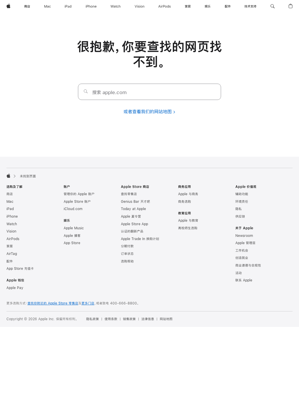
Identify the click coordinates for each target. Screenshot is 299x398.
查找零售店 (129, 194)
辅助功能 (241, 194)
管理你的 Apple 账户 (79, 194)
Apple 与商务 (188, 194)
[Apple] (8, 175)
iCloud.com (73, 209)
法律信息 (147, 319)
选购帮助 (127, 261)
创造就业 (241, 258)
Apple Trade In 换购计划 (140, 239)
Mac (9, 201)
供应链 (240, 216)
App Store (72, 243)
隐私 (238, 209)
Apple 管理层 (245, 243)
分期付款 (127, 246)
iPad (10, 209)
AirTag (11, 254)
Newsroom (244, 235)
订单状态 (127, 254)
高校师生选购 (187, 228)
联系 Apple (243, 280)
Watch (11, 224)
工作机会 (241, 250)
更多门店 (87, 303)
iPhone (12, 216)
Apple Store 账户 (77, 201)
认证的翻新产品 (132, 231)
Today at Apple (133, 209)
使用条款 (111, 319)
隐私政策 (92, 319)
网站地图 (166, 319)
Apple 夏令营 (131, 216)
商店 (9, 194)
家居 (9, 246)
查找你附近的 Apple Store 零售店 (52, 303)
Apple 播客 (72, 235)
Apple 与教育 (188, 220)
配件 (9, 261)
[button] (272, 6)
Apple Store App (134, 224)
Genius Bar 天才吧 (135, 201)
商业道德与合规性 (248, 265)
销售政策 (129, 319)
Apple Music (74, 228)
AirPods (12, 239)
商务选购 (184, 201)
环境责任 (241, 201)
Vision (11, 231)
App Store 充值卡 (20, 268)
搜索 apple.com (109, 92)
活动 (238, 273)
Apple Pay (14, 288)
